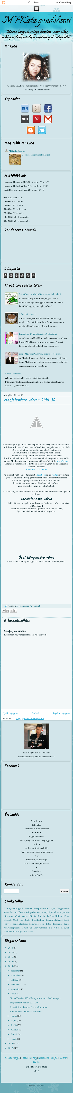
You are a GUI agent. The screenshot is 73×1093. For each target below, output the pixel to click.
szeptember (16, 984)
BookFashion (38, 919)
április (14, 1025)
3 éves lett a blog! (27, 313)
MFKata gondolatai (36, 20)
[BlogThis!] (7, 611)
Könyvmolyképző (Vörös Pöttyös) (40, 908)
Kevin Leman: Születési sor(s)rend (26, 1011)
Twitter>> (42, 469)
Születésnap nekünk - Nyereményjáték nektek (40, 294)
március (15, 1029)
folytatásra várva (25, 931)
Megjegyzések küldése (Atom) (30, 718)
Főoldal (35, 713)
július (14, 993)
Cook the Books (21, 919)
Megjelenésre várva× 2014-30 (29, 400)
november (16, 975)
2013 (10, 1043)
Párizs (66, 923)
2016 (10, 956)
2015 (10, 961)
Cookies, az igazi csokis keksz (36, 154)
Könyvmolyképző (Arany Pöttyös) (20, 915)
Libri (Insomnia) (54, 923)
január (14, 1038)
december (15, 970)
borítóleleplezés (20, 923)
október (15, 979)
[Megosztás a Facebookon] (15, 611)
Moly (34, 1058)
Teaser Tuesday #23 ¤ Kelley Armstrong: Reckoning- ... (35, 998)
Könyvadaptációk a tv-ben (46, 927)
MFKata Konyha (17, 150)
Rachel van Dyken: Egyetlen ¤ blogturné (38, 333)
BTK (6, 908)
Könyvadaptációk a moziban (18, 927)
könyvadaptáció (36, 923)
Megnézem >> (63, 460)
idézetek (8, 919)
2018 (10, 947)
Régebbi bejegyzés (61, 713)
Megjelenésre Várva (25, 605)
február (14, 1034)
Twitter (54, 474)
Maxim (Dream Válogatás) (22, 912)
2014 (10, 966)
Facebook (41, 474)
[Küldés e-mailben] (4, 611)
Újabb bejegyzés (10, 713)
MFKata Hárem (62, 915)
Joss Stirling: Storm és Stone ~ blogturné (28, 1007)
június (14, 1015)
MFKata (41, 1085)
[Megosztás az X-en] (11, 611)
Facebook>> (32, 469)
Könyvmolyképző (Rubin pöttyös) (53, 912)
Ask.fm (36, 1062)
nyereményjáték (16, 908)
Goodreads (43, 1058)
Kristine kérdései (13, 373)
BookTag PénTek (46, 915)
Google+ (54, 1058)
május (14, 1020)
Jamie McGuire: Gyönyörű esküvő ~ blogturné (40, 353)
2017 (10, 952)
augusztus (16, 989)
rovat (37, 605)
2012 (10, 1047)
